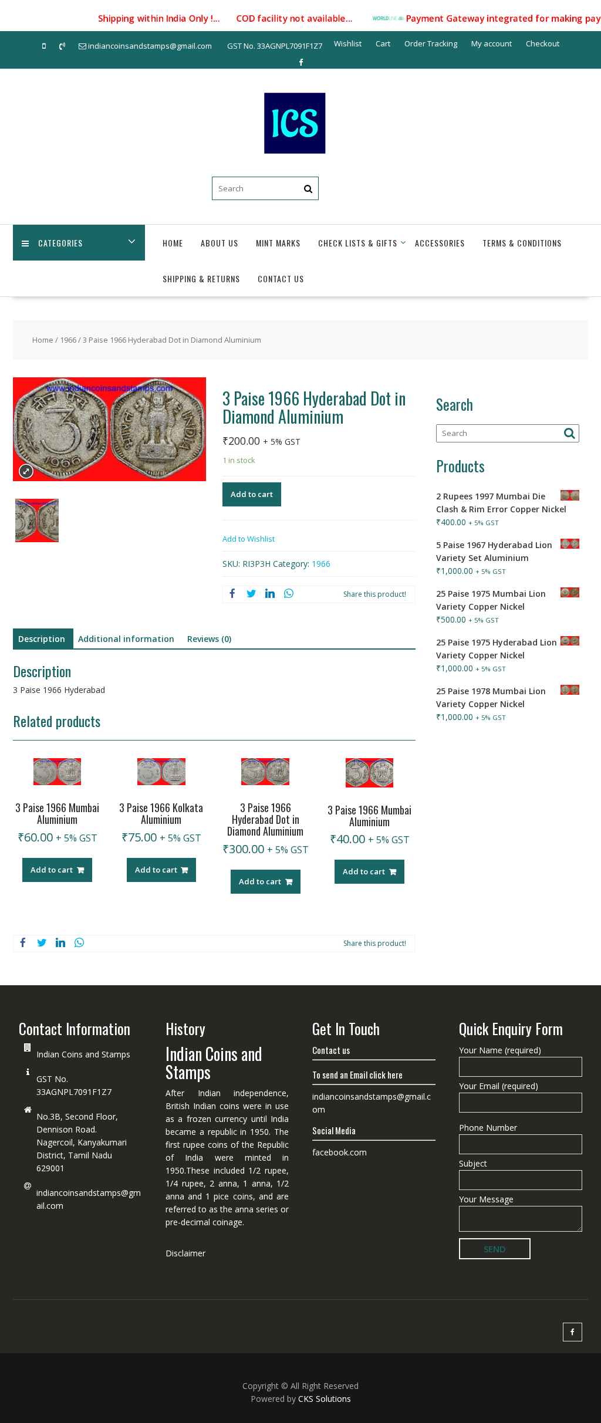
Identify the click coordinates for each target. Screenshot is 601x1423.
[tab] (41, 639)
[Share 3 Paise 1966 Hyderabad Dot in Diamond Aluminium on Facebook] (232, 594)
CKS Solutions (324, 1398)
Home (173, 242)
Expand (26, 471)
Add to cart (252, 494)
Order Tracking (430, 43)
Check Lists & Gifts (357, 242)
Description (41, 638)
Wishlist (348, 43)
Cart (383, 43)
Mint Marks (278, 242)
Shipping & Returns (201, 278)
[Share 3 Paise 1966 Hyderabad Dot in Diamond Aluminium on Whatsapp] (288, 594)
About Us (219, 242)
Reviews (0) (209, 638)
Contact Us (281, 278)
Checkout (542, 43)
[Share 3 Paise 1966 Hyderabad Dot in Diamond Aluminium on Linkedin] (270, 594)
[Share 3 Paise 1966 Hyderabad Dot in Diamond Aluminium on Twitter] (251, 594)
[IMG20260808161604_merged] (37, 522)
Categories (60, 242)
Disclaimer (185, 1253)
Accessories (440, 242)
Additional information (126, 638)
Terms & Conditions (522, 242)
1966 (68, 339)
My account (491, 43)
